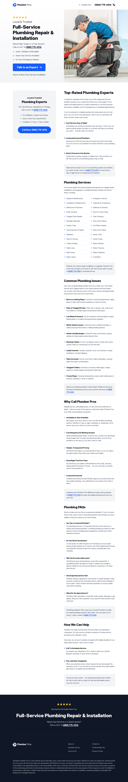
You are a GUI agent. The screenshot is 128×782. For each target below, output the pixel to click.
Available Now (96, 5)
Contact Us (95, 744)
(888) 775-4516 (34, 47)
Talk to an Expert (27, 67)
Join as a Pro (72, 751)
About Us (71, 744)
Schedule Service (74, 747)
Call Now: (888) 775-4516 (34, 130)
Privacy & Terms (97, 751)
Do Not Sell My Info (98, 747)
